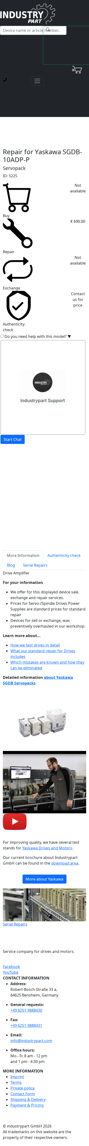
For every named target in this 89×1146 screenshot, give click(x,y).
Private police (22, 1088)
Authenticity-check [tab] (64, 555)
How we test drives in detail (35, 645)
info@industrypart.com (31, 1040)
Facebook (11, 966)
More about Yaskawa (44, 879)
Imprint (17, 1076)
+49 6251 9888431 (26, 1025)
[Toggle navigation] (37, 81)
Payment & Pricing (27, 1105)
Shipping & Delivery (28, 1099)
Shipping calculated (20, 476)
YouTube (10, 972)
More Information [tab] (23, 555)
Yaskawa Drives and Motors (47, 848)
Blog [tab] (11, 565)
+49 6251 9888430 (26, 1010)
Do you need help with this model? (38, 336)
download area (64, 863)
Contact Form (22, 1093)
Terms (16, 1082)
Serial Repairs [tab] (35, 565)
